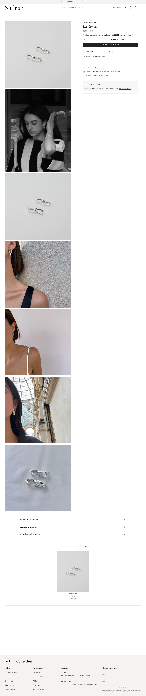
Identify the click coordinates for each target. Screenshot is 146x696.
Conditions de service (108, 692)
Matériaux (36, 673)
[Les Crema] (73, 571)
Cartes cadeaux (10, 689)
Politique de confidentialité (130, 690)
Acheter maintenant (110, 45)
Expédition (36, 685)
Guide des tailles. (125, 88)
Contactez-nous (10, 677)
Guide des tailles (38, 677)
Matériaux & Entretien (30, 534)
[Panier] (140, 7)
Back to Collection (90, 22)
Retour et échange (39, 689)
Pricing (35, 681)
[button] (63, 7)
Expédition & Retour (29, 520)
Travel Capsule (10, 685)
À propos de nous (11, 673)
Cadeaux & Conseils (28, 527)
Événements (9, 681)
